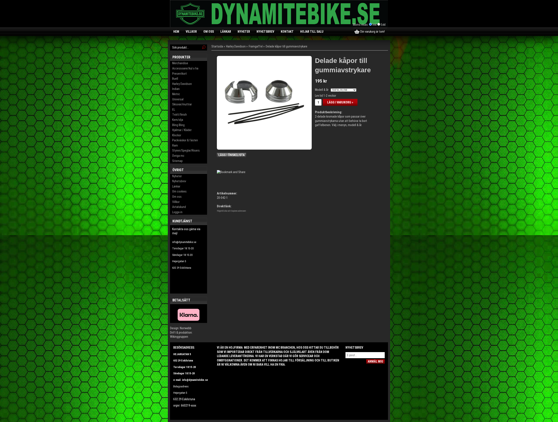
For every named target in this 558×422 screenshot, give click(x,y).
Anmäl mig (375, 361)
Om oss (208, 31)
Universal (178, 99)
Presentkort (179, 73)
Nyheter (244, 31)
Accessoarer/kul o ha (185, 68)
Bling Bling (178, 125)
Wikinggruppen (179, 336)
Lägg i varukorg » (340, 102)
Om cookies (179, 191)
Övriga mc (178, 155)
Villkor (191, 31)
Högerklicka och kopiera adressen (231, 211)
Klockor (176, 135)
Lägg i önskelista (231, 155)
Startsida (217, 46)
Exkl (383, 24)
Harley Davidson (182, 84)
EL (173, 109)
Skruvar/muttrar (182, 104)
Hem (176, 31)
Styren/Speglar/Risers (186, 150)
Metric (176, 94)
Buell (175, 78)
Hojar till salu (311, 31)
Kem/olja (177, 120)
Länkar (225, 31)
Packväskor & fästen (185, 140)
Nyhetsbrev (265, 31)
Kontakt (287, 31)
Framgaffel (256, 46)
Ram (175, 145)
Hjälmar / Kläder (182, 130)
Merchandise (180, 63)
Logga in (177, 212)
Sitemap (177, 161)
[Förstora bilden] (264, 102)
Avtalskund (179, 207)
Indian (176, 89)
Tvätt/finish (179, 114)
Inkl (375, 24)
